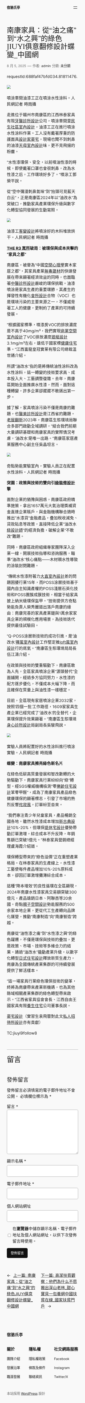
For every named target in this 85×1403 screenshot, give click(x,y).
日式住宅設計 (31, 958)
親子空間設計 (35, 904)
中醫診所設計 (23, 283)
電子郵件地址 (20, 1183)
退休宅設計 (55, 827)
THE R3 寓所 (18, 248)
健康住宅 (69, 343)
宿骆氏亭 (13, 7)
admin (46, 66)
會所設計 (39, 295)
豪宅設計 (15, 1016)
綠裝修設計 (65, 482)
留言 (12, 1106)
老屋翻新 (15, 420)
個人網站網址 (19, 1206)
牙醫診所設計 (27, 121)
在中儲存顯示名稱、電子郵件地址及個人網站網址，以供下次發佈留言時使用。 (45, 1234)
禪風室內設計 (28, 642)
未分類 (65, 66)
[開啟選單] (75, 7)
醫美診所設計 (31, 413)
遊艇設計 (59, 337)
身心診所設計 (19, 725)
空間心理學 (54, 265)
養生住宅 (35, 1005)
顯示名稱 (16, 1161)
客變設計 (27, 231)
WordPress (29, 1393)
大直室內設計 (52, 576)
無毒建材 (52, 271)
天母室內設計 (31, 145)
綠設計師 (15, 530)
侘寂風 (25, 804)
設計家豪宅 (29, 139)
